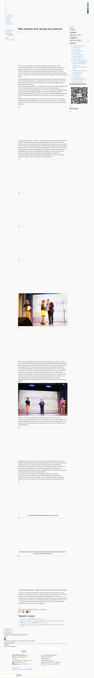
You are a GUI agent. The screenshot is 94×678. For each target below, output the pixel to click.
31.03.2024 (8, 32)
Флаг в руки (38, 619)
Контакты (10, 24)
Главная (9, 15)
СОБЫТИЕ (11, 40)
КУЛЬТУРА (11, 35)
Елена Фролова (10, 30)
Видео (9, 20)
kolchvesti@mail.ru (23, 664)
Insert (24, 651)
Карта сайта (16, 667)
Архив (9, 22)
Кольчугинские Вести (20, 669)
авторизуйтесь (8, 631)
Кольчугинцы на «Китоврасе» (55, 621)
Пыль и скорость (43, 622)
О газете (9, 17)
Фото (8, 18)
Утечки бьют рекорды (79, 60)
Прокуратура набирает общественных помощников (80, 72)
